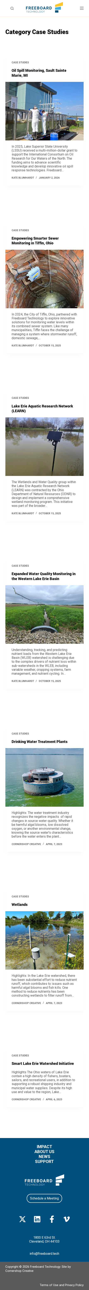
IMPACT (44, 1146)
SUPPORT (44, 1161)
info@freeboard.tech (44, 1254)
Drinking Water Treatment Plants (39, 741)
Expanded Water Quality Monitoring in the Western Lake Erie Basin (44, 576)
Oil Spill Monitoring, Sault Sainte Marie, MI (39, 73)
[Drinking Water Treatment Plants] (44, 777)
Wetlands (20, 904)
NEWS (44, 1156)
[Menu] (82, 8)
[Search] (12, 8)
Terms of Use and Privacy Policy (62, 1285)
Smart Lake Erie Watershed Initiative (43, 1063)
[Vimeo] (66, 1219)
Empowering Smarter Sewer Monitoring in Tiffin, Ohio (35, 240)
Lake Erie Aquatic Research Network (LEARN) (42, 408)
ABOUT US (44, 1151)
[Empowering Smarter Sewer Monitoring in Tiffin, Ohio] (44, 279)
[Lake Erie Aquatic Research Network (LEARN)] (44, 446)
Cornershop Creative (19, 1271)
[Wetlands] (44, 940)
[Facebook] (52, 1219)
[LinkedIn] (37, 1219)
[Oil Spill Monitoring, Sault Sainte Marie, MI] (44, 111)
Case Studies (20, 62)
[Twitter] (22, 1219)
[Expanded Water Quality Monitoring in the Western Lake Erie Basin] (44, 614)
